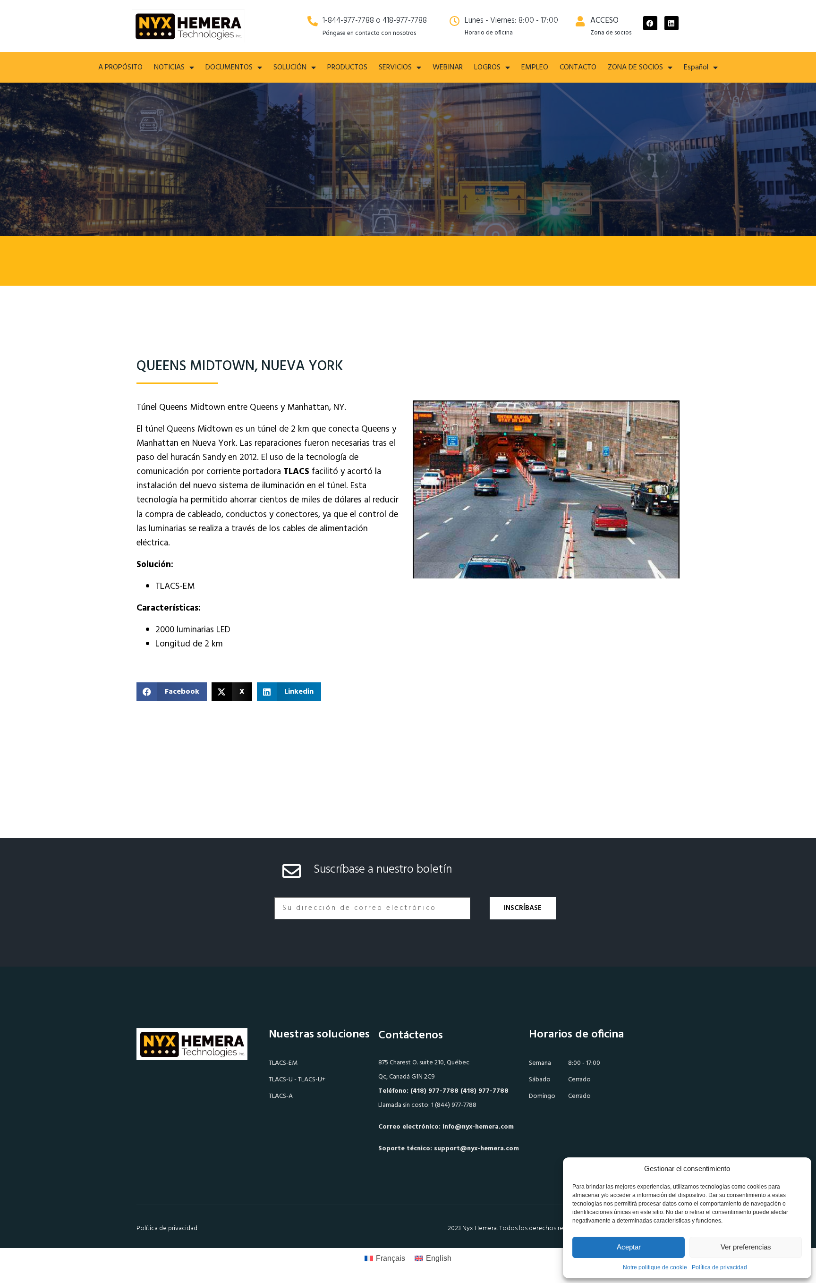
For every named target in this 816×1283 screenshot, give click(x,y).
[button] (171, 691)
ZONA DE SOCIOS (635, 67)
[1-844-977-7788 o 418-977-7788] (312, 21)
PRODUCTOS (347, 67)
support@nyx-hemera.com (476, 1148)
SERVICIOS (395, 67)
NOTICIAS (169, 67)
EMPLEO (534, 67)
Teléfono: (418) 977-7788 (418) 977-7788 (443, 1091)
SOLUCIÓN (289, 67)
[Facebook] (650, 23)
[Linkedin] (671, 23)
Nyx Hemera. (480, 1228)
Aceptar (629, 1247)
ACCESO (604, 20)
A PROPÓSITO (120, 67)
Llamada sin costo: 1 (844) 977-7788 (427, 1105)
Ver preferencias (746, 1247)
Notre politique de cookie (655, 1267)
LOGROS (487, 67)
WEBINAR (448, 67)
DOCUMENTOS (229, 67)
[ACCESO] (580, 21)
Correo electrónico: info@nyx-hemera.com (446, 1127)
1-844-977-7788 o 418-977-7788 (375, 20)
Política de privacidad (719, 1267)
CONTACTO (578, 67)
